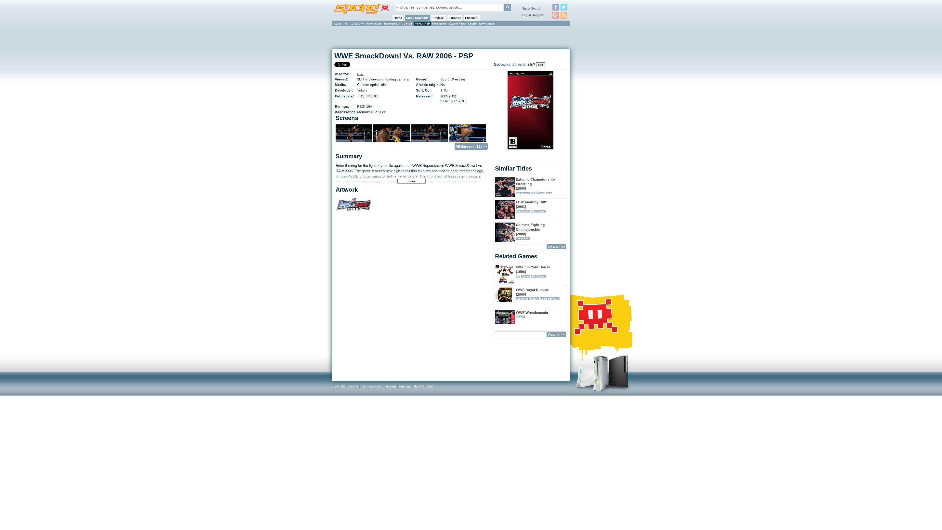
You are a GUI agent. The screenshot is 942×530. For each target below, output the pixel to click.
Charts (472, 23)
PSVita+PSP (422, 23)
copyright (338, 386)
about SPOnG (423, 386)
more (411, 181)
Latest (338, 23)
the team (389, 386)
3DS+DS (407, 23)
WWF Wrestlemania (532, 314)
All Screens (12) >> (471, 146)
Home (398, 18)
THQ (444, 90)
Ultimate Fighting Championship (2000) (530, 231)
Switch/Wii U (391, 23)
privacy (353, 386)
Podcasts (471, 18)
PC (347, 23)
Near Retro (439, 23)
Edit (540, 64)
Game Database (417, 18)
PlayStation (373, 23)
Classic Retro (457, 23)
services (405, 386)
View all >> (556, 247)
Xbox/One (357, 23)
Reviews (438, 18)
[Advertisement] (592, 100)
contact (375, 386)
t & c (364, 386)
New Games (487, 23)
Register (538, 15)
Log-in (526, 15)
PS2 (360, 74)
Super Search (531, 8)
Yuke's (362, 90)
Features (455, 18)
